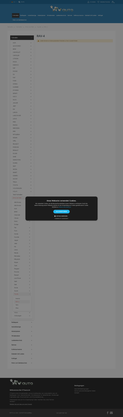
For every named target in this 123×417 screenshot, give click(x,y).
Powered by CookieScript (61, 218)
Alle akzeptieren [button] (61, 211)
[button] (61, 216)
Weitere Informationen (65, 207)
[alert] (61, 208)
